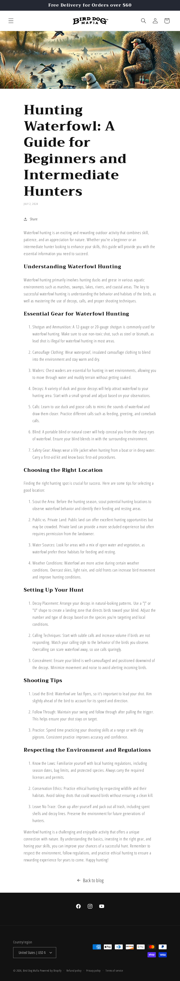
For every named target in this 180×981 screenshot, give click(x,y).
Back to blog (93, 880)
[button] (11, 21)
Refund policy (74, 970)
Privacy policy (93, 970)
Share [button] (34, 218)
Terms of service (114, 970)
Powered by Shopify (50, 970)
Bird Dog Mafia (31, 970)
